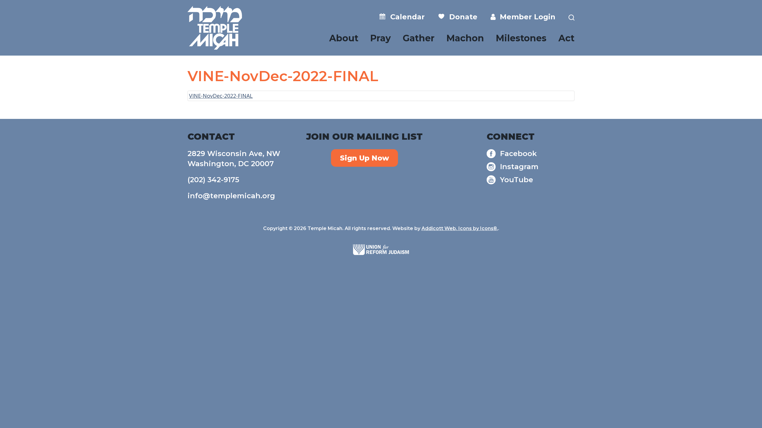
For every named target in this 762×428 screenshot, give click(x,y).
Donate (461, 16)
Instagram (519, 166)
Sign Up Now (364, 158)
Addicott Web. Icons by (450, 228)
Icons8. (489, 228)
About (343, 38)
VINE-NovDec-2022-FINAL (221, 95)
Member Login (525, 16)
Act (566, 38)
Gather (419, 38)
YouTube (516, 179)
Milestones (521, 38)
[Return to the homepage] (215, 28)
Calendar (405, 16)
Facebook (518, 153)
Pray (380, 38)
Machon (465, 38)
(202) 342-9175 (213, 179)
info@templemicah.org (231, 195)
